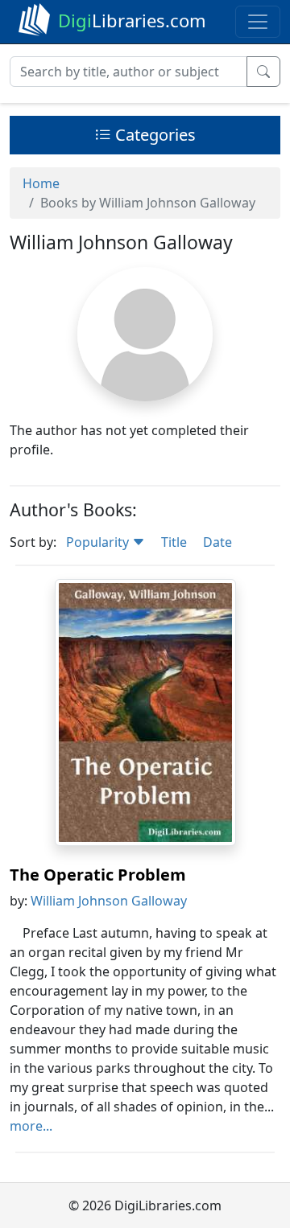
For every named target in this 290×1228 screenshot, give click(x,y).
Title (174, 542)
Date (217, 542)
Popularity (99, 542)
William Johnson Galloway (109, 901)
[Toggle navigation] (257, 22)
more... (31, 1126)
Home (41, 183)
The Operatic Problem (98, 874)
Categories (153, 135)
